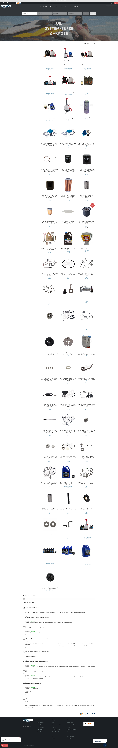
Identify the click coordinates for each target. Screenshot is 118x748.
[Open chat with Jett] (105, 745)
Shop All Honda (40, 729)
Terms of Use (54, 734)
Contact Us (69, 734)
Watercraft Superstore (30, 745)
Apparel (67, 7)
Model (53, 11)
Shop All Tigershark (41, 734)
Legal (53, 736)
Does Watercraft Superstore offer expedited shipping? (35, 627)
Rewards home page (70, 738)
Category (70, 11)
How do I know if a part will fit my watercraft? (33, 672)
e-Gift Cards (75, 7)
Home (53, 722)
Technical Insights (70, 722)
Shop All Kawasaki (40, 724)
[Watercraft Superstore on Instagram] (7, 3)
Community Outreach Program (57, 724)
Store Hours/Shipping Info (72, 729)
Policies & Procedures (71, 724)
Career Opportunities (56, 729)
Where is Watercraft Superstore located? (32, 683)
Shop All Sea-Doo (40, 722)
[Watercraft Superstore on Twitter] (1, 3)
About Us (54, 727)
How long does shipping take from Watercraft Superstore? (35, 638)
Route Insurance (70, 741)
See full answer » (29, 707)
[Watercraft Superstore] (6, 7)
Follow (24, 608)
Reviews (53, 738)
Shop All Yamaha (40, 727)
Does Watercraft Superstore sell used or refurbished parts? (36, 651)
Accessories (59, 7)
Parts (40, 7)
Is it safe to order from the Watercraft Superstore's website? (36, 617)
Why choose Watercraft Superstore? (31, 607)
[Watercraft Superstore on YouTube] (5, 3)
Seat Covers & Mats (48, 7)
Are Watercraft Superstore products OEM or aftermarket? (35, 661)
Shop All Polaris (40, 731)
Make (23, 11)
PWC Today (97, 3)
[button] (25, 614)
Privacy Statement (55, 731)
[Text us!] (4, 745)
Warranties (69, 731)
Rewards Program (70, 736)
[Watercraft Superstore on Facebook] (3, 3)
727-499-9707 (12, 3)
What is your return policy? (29, 698)
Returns (68, 727)
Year (38, 11)
